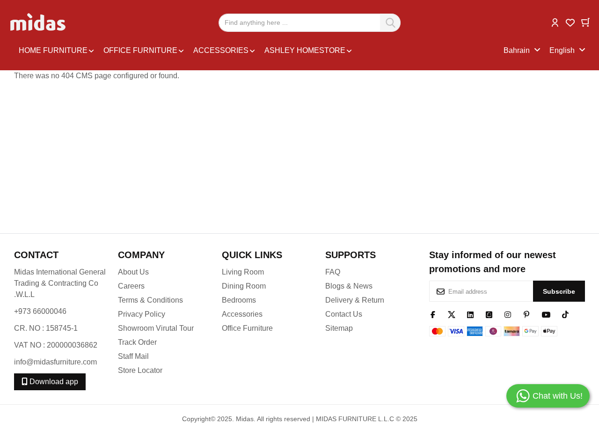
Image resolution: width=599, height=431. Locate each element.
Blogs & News (349, 286)
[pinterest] (526, 314)
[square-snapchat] (489, 314)
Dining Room (244, 286)
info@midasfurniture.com (55, 362)
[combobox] (310, 23)
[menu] (259, 50)
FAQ (332, 272)
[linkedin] (470, 314)
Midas (245, 419)
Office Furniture (247, 328)
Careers (131, 286)
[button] (555, 22)
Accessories (242, 314)
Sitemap (339, 328)
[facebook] (433, 314)
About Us (133, 272)
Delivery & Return (354, 300)
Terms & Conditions (150, 300)
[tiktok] (565, 314)
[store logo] (38, 22)
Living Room (243, 272)
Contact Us (343, 314)
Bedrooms (239, 300)
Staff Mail (133, 356)
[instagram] (507, 314)
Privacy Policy (141, 314)
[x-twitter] (451, 314)
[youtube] (545, 314)
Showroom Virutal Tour (156, 328)
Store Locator (140, 370)
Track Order (137, 342)
